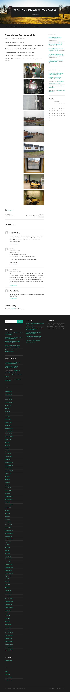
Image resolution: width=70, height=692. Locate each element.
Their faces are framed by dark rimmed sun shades (56, 60)
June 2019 (7, 445)
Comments (8, 677)
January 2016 (8, 561)
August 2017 (8, 507)
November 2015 (9, 567)
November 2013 (9, 635)
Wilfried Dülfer (52, 73)
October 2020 (8, 399)
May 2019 (7, 448)
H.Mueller (51, 77)
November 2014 (9, 601)
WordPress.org (8, 680)
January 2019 (8, 459)
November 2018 (9, 465)
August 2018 (8, 473)
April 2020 (7, 416)
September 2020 (9, 402)
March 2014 (8, 624)
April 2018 (7, 485)
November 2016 (9, 533)
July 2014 (7, 612)
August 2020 (8, 405)
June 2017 (7, 513)
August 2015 (8, 576)
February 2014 (8, 627)
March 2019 (8, 453)
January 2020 (8, 425)
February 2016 (8, 558)
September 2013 (9, 641)
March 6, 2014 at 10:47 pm (15, 271)
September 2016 (9, 539)
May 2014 (7, 618)
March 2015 (8, 590)
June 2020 (7, 411)
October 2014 (8, 604)
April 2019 (7, 451)
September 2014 (9, 607)
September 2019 (9, 436)
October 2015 (8, 570)
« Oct (50, 120)
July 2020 (7, 408)
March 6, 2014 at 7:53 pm (15, 250)
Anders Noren (58, 688)
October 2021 (8, 397)
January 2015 (8, 595)
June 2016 (7, 547)
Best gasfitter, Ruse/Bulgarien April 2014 (17, 26)
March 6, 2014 (8, 38)
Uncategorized (10, 210)
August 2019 (8, 439)
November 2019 (9, 431)
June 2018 (7, 479)
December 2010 (9, 649)
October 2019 (8, 433)
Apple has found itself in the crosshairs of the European (55, 38)
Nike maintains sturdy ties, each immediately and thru (56, 49)
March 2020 (8, 419)
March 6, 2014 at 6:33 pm (15, 233)
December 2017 (9, 496)
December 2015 (9, 564)
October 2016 (8, 536)
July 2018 (7, 476)
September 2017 (9, 505)
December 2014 (9, 598)
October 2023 (8, 391)
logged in (13, 308)
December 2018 (9, 462)
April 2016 (7, 553)
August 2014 (8, 610)
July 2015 (7, 578)
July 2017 (7, 510)
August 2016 (8, 541)
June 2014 (7, 615)
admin (15, 38)
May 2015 (7, 584)
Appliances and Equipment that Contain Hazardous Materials (35, 216)
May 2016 (7, 550)
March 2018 (8, 487)
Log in (6, 671)
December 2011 (9, 647)
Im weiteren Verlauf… (10, 215)
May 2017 (7, 516)
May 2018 (7, 482)
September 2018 (9, 470)
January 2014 (8, 630)
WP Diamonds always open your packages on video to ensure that (56, 55)
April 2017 (7, 519)
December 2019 (9, 428)
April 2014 (7, 621)
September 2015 (9, 573)
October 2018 (8, 468)
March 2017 (8, 522)
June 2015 (7, 581)
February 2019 (8, 456)
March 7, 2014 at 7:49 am (15, 291)
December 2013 (9, 632)
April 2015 (7, 587)
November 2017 (9, 499)
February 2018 (8, 490)
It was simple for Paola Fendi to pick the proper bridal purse (56, 43)
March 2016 (8, 556)
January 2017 (8, 527)
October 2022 (8, 394)
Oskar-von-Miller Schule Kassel (35, 10)
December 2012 (9, 644)
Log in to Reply (13, 285)
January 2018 (8, 493)
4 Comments (21, 38)
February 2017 (8, 524)
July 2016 (7, 544)
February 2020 (8, 422)
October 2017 (8, 502)
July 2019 (7, 442)
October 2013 (8, 638)
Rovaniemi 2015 (37, 26)
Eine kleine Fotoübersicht (20, 35)
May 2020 (7, 414)
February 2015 (8, 593)
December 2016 (9, 530)
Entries (7, 674)
